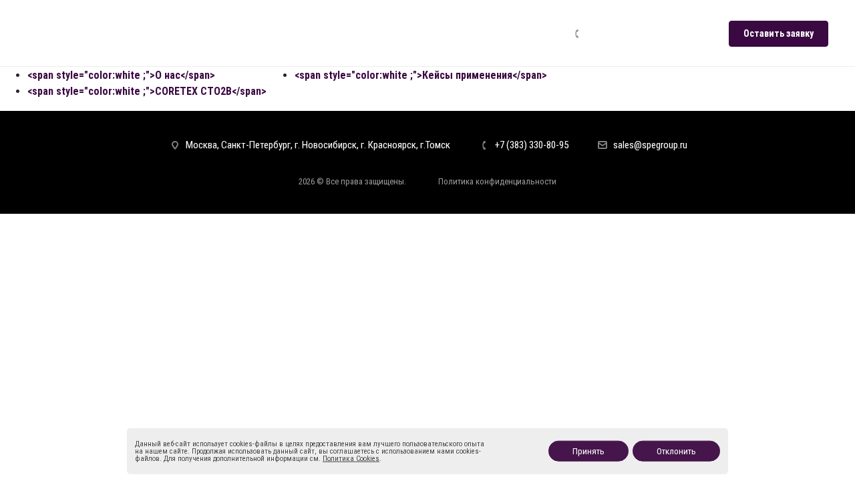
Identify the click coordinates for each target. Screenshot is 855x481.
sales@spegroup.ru (650, 145)
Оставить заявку (778, 33)
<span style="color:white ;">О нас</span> (121, 75)
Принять (588, 451)
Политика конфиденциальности (497, 181)
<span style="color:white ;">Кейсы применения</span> (421, 75)
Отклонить (676, 451)
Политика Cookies (351, 458)
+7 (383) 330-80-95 (630, 33)
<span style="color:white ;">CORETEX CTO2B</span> (147, 91)
